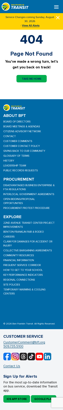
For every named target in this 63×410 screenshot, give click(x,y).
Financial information (18, 260)
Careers (9, 236)
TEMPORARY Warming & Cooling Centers (24, 291)
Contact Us (11, 366)
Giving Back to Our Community (24, 151)
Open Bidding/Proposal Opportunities (19, 201)
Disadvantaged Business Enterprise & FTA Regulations (29, 187)
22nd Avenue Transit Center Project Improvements (29, 225)
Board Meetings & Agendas (21, 126)
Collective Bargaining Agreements (27, 250)
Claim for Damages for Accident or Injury (27, 243)
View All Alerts (30, 25)
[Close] (58, 17)
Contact (9, 136)
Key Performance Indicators (23, 275)
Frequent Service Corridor (22, 265)
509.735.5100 (13, 346)
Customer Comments (17, 141)
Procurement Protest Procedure (26, 208)
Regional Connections (19, 279)
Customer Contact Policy (21, 146)
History (8, 160)
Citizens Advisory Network (22, 131)
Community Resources (18, 255)
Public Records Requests (20, 170)
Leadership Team (14, 165)
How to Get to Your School (23, 270)
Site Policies (11, 284)
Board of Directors (17, 121)
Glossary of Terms (16, 155)
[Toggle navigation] (56, 7)
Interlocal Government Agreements (28, 194)
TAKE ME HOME (31, 79)
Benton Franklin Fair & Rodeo (23, 231)
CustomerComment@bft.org (24, 342)
